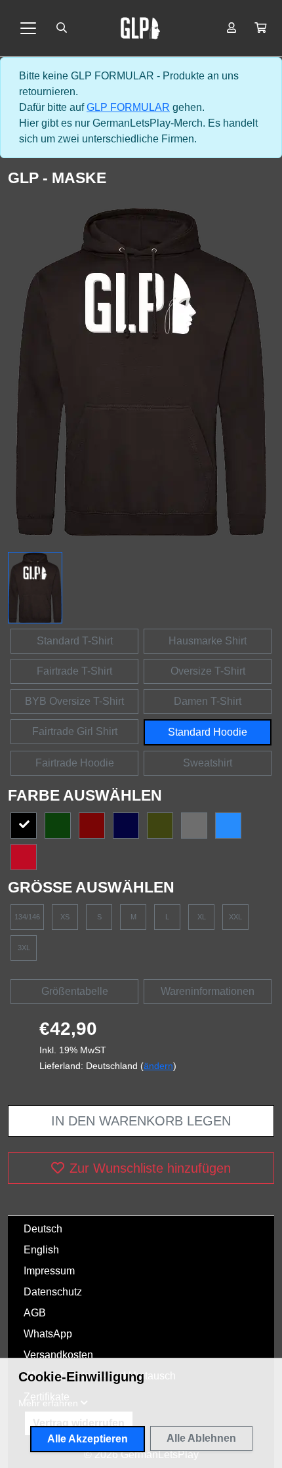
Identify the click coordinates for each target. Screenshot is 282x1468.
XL (201, 917)
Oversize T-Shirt (208, 671)
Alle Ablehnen (201, 1438)
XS (65, 917)
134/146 (27, 917)
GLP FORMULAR (128, 107)
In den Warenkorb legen (141, 1121)
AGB (35, 1312)
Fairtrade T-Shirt (74, 671)
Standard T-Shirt (75, 640)
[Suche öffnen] (62, 28)
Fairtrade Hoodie (74, 762)
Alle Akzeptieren (87, 1438)
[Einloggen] (231, 28)
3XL (24, 948)
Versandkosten (58, 1354)
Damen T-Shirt (207, 701)
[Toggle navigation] (28, 28)
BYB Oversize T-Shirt (74, 701)
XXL (235, 917)
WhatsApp (48, 1333)
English (41, 1249)
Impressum (49, 1270)
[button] (260, 28)
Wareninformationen (207, 991)
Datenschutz (53, 1291)
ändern (158, 1065)
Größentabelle (74, 991)
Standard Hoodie (207, 732)
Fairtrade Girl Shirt (74, 731)
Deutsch (43, 1228)
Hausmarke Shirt (208, 640)
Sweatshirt (207, 762)
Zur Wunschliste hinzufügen (150, 1168)
